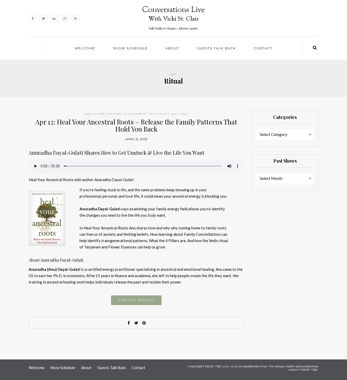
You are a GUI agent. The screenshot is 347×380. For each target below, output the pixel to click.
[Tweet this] (136, 323)
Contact (263, 48)
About (172, 48)
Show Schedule (130, 48)
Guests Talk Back (216, 48)
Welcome (85, 48)
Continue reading (136, 300)
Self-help (179, 114)
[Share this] (129, 323)
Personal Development (126, 114)
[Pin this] (144, 323)
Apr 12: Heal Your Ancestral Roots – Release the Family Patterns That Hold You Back (136, 125)
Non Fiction (95, 114)
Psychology (159, 114)
